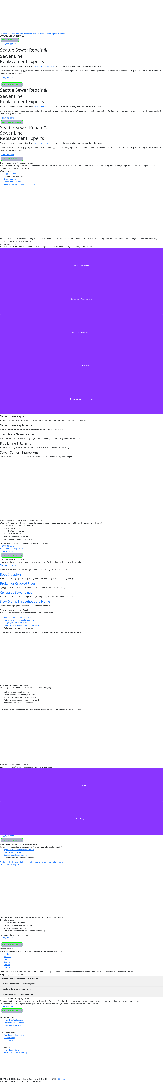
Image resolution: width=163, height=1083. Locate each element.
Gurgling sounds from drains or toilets (20, 622)
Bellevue (7, 956)
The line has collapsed (13, 852)
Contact (62, 34)
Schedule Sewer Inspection (12, 84)
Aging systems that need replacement (19, 184)
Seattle (6, 954)
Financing (50, 34)
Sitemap (61, 1079)
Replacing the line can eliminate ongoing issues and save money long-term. (31, 862)
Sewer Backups (11, 565)
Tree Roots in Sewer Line (14, 1035)
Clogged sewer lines (12, 173)
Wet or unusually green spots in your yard (21, 625)
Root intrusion (10, 179)
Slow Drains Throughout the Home (25, 601)
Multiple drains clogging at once (17, 617)
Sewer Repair (10, 34)
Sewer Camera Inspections (11, 865)
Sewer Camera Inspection (14, 1025)
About (56, 34)
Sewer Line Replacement (14, 1020)
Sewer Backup (9, 1037)
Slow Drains (9, 1040)
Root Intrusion (10, 574)
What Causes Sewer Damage (16, 1053)
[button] (20, 34)
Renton (7, 962)
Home (2, 34)
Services (19, 34)
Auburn (7, 964)
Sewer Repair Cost (11, 1050)
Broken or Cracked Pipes (17, 583)
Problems (28, 34)
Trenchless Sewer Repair (14, 1022)
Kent (5, 959)
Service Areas (39, 34)
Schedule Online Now (10, 40)
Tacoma (7, 967)
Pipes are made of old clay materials (19, 849)
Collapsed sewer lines (13, 181)
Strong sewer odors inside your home (19, 620)
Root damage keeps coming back (17, 855)
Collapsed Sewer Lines (16, 592)
